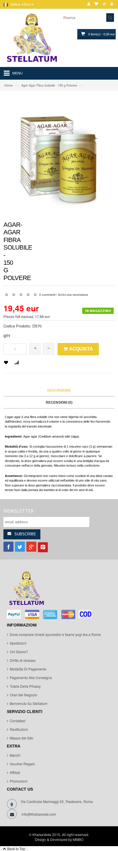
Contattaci (17, 720)
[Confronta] (16, 363)
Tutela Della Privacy (25, 686)
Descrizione (59, 390)
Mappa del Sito (21, 737)
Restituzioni (19, 729)
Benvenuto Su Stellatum (28, 703)
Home (8, 85)
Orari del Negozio (23, 694)
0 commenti (47, 294)
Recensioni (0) (59, 402)
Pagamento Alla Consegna (31, 677)
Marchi (15, 755)
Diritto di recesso (23, 660)
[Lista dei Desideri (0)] (96, 4)
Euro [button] (27, 4)
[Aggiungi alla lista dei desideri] (6, 363)
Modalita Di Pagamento (28, 668)
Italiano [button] (15, 4)
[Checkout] (104, 4)
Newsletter (18, 511)
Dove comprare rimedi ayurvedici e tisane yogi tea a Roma (55, 634)
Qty (6, 336)
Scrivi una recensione (73, 294)
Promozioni (18, 781)
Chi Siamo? (19, 651)
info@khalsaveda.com (38, 814)
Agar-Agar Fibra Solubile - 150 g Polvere (49, 85)
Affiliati (15, 772)
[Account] (89, 4)
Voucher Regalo (22, 763)
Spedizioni (18, 643)
